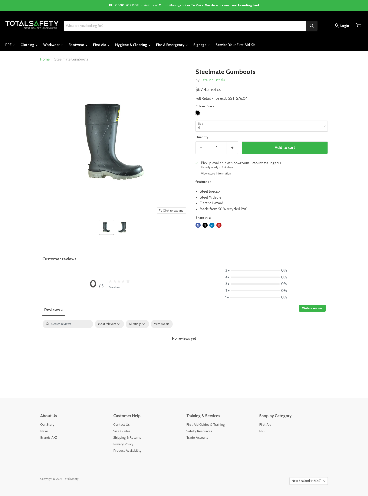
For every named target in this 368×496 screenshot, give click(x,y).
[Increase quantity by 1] (232, 147)
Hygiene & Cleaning (131, 45)
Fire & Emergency (170, 45)
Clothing (27, 45)
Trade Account (197, 437)
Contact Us (121, 424)
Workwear (51, 45)
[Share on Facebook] (198, 225)
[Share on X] (205, 225)
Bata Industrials (212, 80)
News (44, 431)
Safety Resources (199, 431)
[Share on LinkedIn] (211, 225)
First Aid (100, 45)
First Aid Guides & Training (205, 424)
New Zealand (306, 481)
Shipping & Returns (127, 437)
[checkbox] (162, 324)
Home (45, 59)
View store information (216, 173)
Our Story (47, 424)
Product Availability (127, 450)
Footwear (77, 45)
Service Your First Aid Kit (235, 45)
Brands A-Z (48, 437)
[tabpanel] (184, 352)
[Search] (311, 26)
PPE (8, 45)
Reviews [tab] (53, 309)
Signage (200, 45)
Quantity (202, 137)
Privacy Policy (123, 444)
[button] (106, 227)
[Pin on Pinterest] (218, 225)
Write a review (312, 308)
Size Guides (121, 431)
